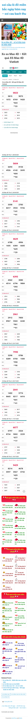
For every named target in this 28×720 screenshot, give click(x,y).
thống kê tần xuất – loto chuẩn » (18, 708)
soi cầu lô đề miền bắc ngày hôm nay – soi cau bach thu (14, 9)
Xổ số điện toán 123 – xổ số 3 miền (13, 686)
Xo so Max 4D (5, 697)
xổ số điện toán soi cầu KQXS (11, 684)
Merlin (20, 718)
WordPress (14, 718)
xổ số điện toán (6, 694)
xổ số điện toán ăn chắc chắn (18, 694)
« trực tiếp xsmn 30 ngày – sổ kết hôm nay (13, 706)
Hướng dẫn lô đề (8, 701)
